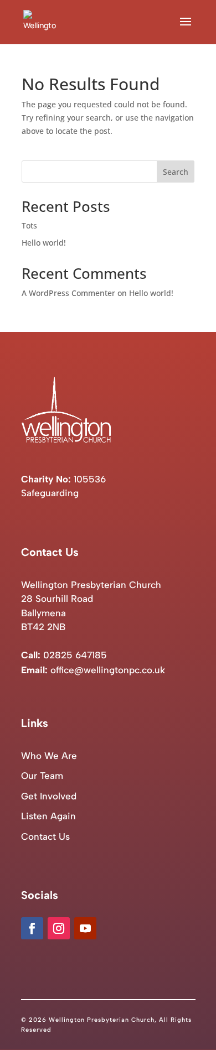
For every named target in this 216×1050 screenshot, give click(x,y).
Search (175, 172)
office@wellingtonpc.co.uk (107, 669)
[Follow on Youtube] (85, 928)
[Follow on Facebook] (32, 928)
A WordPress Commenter (68, 293)
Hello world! (44, 242)
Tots (29, 225)
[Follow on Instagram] (59, 928)
